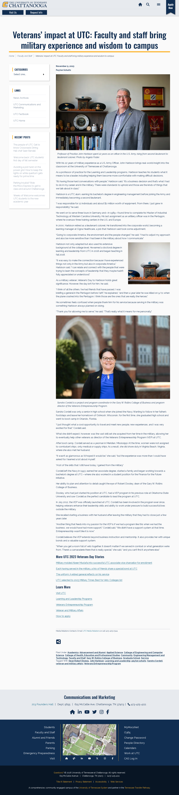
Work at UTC (132, 753)
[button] (148, 4)
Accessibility (101, 782)
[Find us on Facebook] (112, 758)
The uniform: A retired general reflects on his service (82, 574)
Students (49, 727)
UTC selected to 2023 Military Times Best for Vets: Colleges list (89, 580)
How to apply (63, 616)
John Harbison (97, 661)
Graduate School (131, 658)
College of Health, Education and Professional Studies (92, 655)
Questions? (59, 773)
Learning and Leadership (117, 661)
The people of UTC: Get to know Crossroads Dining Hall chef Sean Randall (26, 147)
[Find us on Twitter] (94, 713)
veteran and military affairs (69, 664)
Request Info (36, 12)
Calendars (130, 748)
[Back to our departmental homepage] (66, 758)
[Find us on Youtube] (89, 758)
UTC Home (19, 120)
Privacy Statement (84, 782)
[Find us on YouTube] (87, 713)
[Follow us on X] (97, 758)
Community (127, 655)
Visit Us (13, 12)
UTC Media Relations (91, 631)
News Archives (21, 98)
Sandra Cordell (155, 661)
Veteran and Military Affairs (69, 610)
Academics (73, 652)
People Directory (134, 742)
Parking (50, 748)
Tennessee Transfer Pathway (137, 788)
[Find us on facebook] (107, 713)
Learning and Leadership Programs (74, 598)
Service (145, 658)
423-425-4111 (138, 704)
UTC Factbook (21, 114)
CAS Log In (130, 758)
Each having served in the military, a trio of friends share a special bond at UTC (96, 568)
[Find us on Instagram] (102, 713)
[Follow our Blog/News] (74, 758)
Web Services (116, 782)
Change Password (135, 737)
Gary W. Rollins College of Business (104, 658)
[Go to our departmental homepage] (73, 713)
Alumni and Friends (43, 737)
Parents (50, 742)
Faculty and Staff (77, 658)
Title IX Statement (64, 782)
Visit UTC (61, 593)
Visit (52, 758)
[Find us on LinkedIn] (80, 713)
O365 (127, 732)
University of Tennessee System (93, 788)
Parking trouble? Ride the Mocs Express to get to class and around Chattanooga (28, 185)
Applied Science (115, 652)
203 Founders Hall (42, 704)
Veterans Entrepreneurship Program (74, 604)
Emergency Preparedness (39, 753)
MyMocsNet (131, 727)
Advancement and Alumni (93, 652)
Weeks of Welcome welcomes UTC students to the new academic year (29, 198)
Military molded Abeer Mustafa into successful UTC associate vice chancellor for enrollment (104, 562)
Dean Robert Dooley (79, 661)
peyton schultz (138, 661)
